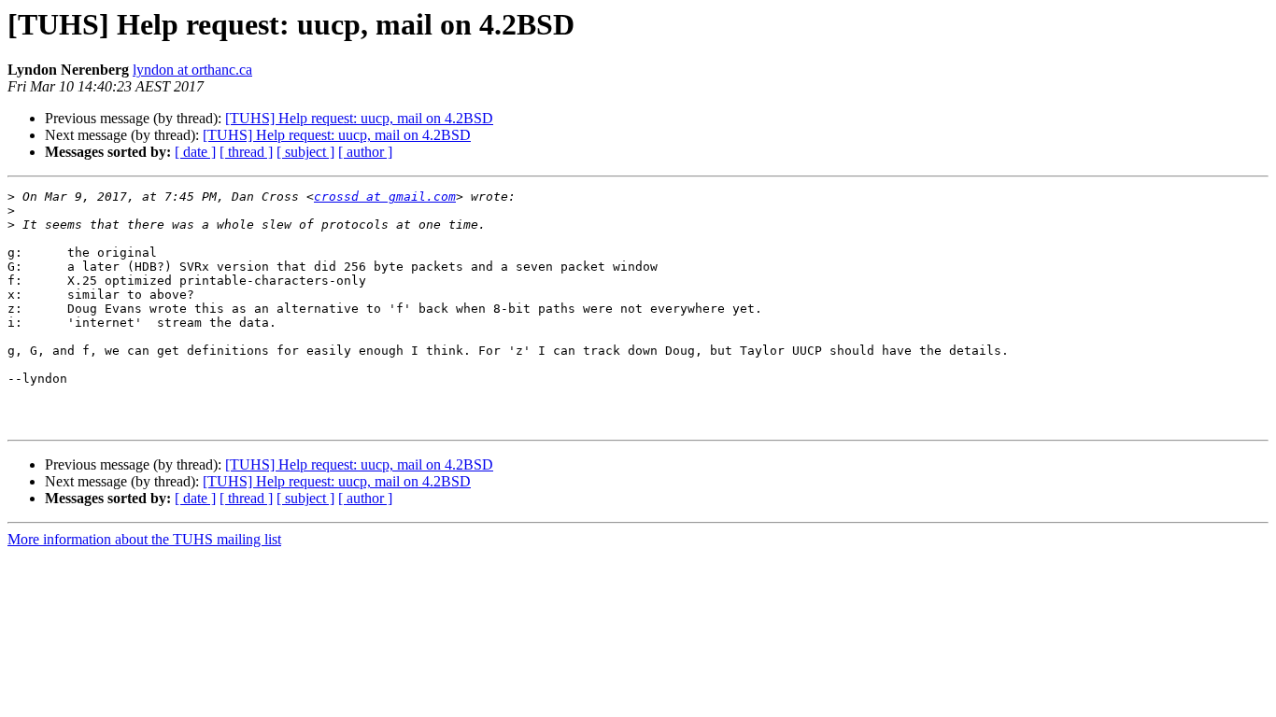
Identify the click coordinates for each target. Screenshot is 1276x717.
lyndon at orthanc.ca (192, 69)
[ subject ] (305, 152)
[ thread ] (246, 152)
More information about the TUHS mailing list (144, 539)
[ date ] (195, 152)
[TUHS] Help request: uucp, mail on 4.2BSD (359, 118)
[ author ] (365, 152)
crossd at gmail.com (385, 197)
